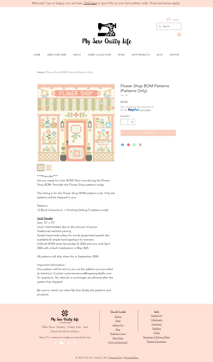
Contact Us (156, 315)
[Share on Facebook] (122, 145)
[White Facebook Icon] (68, 343)
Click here (90, 3)
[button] (179, 33)
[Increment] (132, 122)
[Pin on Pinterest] (128, 145)
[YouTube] (61, 343)
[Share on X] (140, 145)
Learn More (145, 110)
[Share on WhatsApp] (134, 145)
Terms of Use (115, 358)
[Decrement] (123, 122)
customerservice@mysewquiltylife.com (70, 337)
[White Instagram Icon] (75, 343)
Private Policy (131, 358)
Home (40, 72)
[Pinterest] (55, 343)
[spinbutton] (128, 122)
